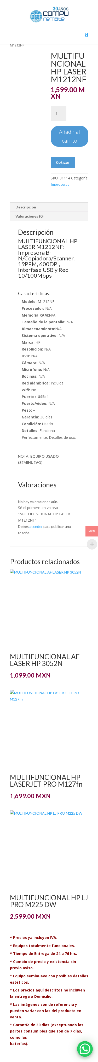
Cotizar (63, 162)
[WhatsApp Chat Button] (85, 1049)
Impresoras (60, 184)
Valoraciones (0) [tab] (29, 216)
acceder (36, 526)
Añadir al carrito (69, 136)
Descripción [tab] (25, 207)
